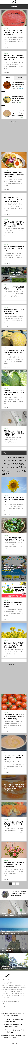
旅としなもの (21, 88)
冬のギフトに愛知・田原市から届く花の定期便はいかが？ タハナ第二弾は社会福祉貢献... (14, 864)
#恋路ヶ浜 (20, 460)
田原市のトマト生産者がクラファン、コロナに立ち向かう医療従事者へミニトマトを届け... (14, 717)
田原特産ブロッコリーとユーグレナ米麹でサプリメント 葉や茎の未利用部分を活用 (14, 433)
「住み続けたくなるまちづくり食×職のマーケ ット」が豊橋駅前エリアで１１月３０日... (14, 224)
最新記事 (20, 77)
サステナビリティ (17, 471)
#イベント (6, 457)
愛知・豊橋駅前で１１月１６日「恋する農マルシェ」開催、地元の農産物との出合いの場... (14, 199)
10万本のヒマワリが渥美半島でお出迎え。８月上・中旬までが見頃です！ (14, 499)
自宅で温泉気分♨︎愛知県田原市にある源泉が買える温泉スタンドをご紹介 (18, 84)
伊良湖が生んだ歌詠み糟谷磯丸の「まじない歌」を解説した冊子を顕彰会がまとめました (18, 893)
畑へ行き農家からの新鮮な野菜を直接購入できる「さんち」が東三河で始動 (14, 604)
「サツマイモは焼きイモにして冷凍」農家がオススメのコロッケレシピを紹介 (14, 824)
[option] (14, 894)
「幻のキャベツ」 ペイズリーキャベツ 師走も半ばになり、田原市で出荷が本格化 (14, 392)
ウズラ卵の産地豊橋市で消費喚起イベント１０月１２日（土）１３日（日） (14, 248)
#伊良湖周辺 (16, 457)
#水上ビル (7, 464)
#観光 (21, 464)
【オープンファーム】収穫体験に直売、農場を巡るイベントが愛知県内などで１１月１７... (14, 57)
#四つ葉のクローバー (9, 460)
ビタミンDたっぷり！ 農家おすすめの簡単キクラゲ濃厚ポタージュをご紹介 (18, 113)
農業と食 (6, 28)
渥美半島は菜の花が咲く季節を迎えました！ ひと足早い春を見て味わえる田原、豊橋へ (14, 645)
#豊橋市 (21, 467)
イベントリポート (9, 471)
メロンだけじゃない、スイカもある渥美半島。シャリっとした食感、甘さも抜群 (14, 32)
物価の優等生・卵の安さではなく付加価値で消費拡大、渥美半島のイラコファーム (14, 174)
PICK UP (8, 77)
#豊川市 (14, 467)
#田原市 (15, 464)
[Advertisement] (14, 137)
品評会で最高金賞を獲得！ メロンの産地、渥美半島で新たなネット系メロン (18, 98)
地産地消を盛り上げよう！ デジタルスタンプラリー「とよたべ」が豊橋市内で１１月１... (14, 312)
